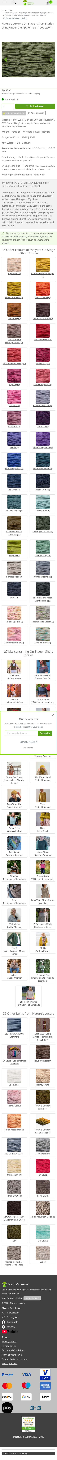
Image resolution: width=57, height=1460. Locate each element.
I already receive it (28, 741)
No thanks (28, 747)
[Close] (52, 715)
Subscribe (45, 733)
